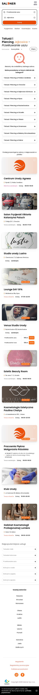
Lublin (19, 618)
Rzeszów (19, 596)
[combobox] (19, 12)
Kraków (19, 614)
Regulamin (19, 662)
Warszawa (19, 603)
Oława (19, 610)
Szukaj (19, 22)
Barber (17, 29)
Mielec (19, 625)
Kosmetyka (26, 29)
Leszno (19, 629)
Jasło (19, 643)
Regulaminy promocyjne (19, 665)
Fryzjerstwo (8, 29)
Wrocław (19, 600)
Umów (32, 338)
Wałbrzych (20, 647)
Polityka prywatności (19, 669)
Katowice (19, 640)
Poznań (19, 633)
